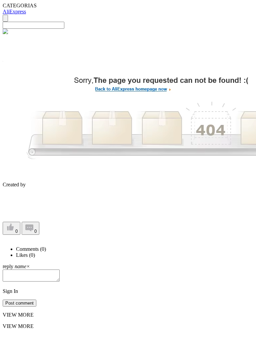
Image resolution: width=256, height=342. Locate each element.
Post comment (19, 303)
